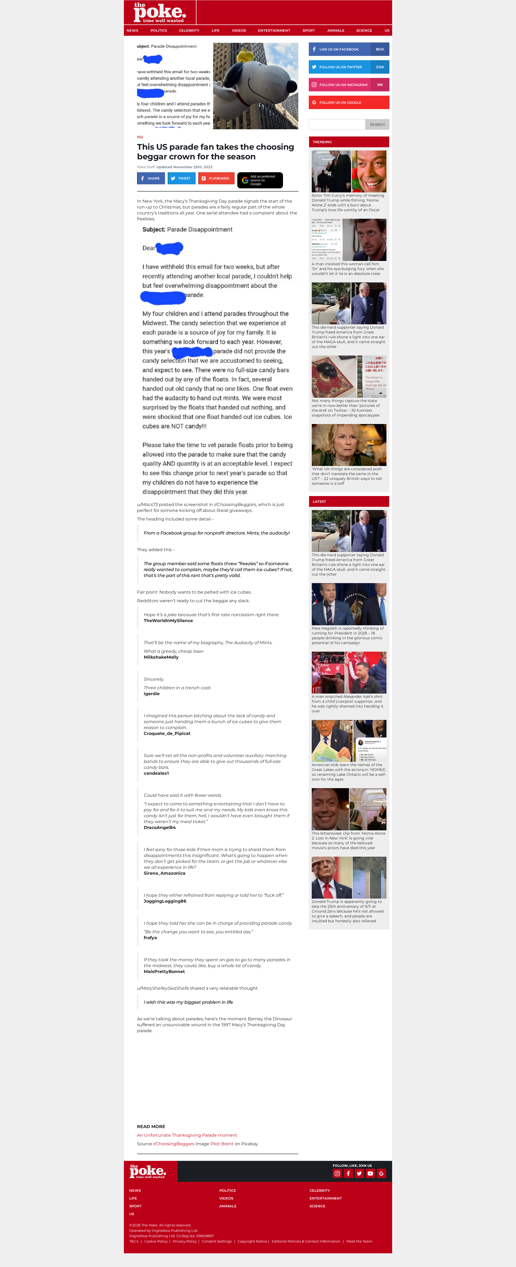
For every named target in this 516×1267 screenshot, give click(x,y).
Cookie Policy (156, 1241)
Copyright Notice (252, 1241)
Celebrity (189, 30)
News (132, 30)
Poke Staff (146, 167)
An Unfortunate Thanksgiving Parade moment (187, 1135)
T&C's (133, 1241)
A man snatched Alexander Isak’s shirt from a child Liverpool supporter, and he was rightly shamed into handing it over (348, 703)
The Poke (160, 12)
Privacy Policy (185, 1241)
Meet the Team (359, 1241)
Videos (239, 30)
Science (364, 30)
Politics (158, 30)
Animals (335, 30)
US (387, 30)
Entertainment (274, 30)
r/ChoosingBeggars (173, 1143)
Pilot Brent (222, 1143)
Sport (309, 30)
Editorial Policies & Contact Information (306, 1241)
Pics (140, 136)
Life (216, 30)
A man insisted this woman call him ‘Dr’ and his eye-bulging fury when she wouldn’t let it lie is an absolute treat (348, 268)
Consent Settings (217, 1241)
